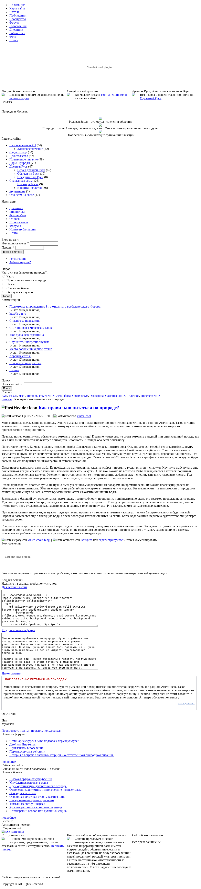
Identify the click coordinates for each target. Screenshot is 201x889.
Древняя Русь (18, 166)
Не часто (12, 284)
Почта (13, 233)
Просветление (150, 395)
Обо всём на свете (21, 194)
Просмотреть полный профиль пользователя (31, 730)
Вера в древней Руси (31, 170)
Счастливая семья (21, 180)
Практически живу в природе (26, 280)
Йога (67, 395)
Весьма (14, 370)
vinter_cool (84, 416)
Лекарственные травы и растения (31, 800)
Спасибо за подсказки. (24, 320)
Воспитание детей (29, 187)
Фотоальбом (17, 215)
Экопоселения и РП (22, 145)
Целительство (18, 156)
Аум (4, 395)
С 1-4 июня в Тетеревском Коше (30, 327)
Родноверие (17, 191)
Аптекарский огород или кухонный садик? (38, 811)
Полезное (132, 395)
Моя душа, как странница (26, 334)
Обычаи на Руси (28, 173)
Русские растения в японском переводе (35, 807)
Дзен (22, 395)
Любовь (32, 395)
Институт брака (27, 184)
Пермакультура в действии (27, 751)
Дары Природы (19, 163)
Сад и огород (18, 152)
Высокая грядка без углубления (30, 779)
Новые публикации (22, 229)
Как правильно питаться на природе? (78, 407)
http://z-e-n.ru (17, 313)
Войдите (86, 540)
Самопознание (115, 395)
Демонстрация (11, 673)
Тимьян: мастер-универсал (27, 803)
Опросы (14, 218)
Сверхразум (80, 395)
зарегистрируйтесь (111, 540)
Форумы (15, 226)
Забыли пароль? (20, 262)
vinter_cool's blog (39, 540)
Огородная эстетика (22, 793)
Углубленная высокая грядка (28, 782)
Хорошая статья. (20, 356)
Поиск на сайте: (13, 384)
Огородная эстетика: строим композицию (37, 796)
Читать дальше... (186, 703)
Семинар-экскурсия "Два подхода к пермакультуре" (44, 741)
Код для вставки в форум (18, 630)
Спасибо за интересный (25, 363)
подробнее (9, 761)
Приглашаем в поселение (26, 748)
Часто (10, 276)
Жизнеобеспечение (30, 148)
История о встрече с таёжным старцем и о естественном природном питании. (61, 755)
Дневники (16, 208)
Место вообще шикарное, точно (30, 349)
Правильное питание (23, 159)
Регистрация (17, 258)
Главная (7, 399)
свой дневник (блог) (114, 94)
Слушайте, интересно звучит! (29, 342)
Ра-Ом (13, 395)
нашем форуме (19, 98)
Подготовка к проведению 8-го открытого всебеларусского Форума (54, 306)
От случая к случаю (19, 292)
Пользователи (18, 222)
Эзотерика (97, 395)
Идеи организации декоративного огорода (38, 786)
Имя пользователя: (15, 243)
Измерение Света (50, 395)
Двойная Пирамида (22, 744)
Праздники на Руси (30, 177)
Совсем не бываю (18, 288)
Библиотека (17, 211)
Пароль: (8, 247)
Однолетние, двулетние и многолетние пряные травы (45, 789)
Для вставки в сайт (14, 587)
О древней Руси (150, 98)
